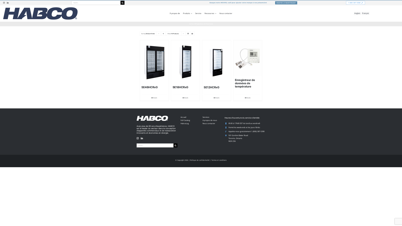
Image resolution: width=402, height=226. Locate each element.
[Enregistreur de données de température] (247, 58)
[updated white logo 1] (152, 116)
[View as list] (192, 34)
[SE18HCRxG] (185, 61)
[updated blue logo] (40, 8)
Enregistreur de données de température (245, 83)
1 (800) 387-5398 (257, 131)
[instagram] (4, 3)
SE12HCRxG (211, 87)
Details (155, 98)
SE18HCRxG (180, 87)
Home (191, 24)
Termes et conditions (219, 160)
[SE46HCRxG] (154, 61)
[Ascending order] (163, 33)
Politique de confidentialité (200, 160)
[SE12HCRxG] (216, 62)
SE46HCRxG (149, 87)
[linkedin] (8, 3)
